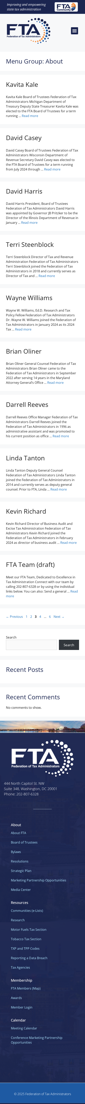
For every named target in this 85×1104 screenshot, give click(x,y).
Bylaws (16, 852)
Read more (30, 116)
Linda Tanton (25, 458)
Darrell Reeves (27, 404)
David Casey (24, 137)
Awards (16, 998)
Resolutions (19, 861)
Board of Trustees (24, 842)
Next (59, 616)
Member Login (21, 1007)
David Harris (24, 191)
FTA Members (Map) (26, 988)
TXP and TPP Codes (25, 948)
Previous (14, 616)
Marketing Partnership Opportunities (38, 880)
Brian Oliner (24, 351)
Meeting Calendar (24, 1028)
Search (11, 637)
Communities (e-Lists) (27, 910)
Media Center (21, 890)
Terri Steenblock (30, 244)
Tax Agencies (20, 967)
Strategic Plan (21, 871)
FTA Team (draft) (30, 564)
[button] (74, 30)
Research (18, 920)
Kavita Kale (22, 84)
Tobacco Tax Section (26, 939)
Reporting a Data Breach (29, 958)
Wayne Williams (29, 297)
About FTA (18, 833)
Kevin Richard (26, 511)
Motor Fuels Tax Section (28, 929)
